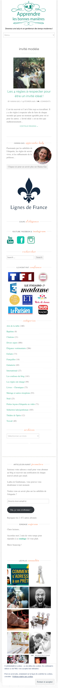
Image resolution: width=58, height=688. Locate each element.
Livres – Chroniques (15, 387)
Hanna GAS (15, 101)
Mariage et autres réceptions (18, 393)
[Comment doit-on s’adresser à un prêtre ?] (18, 575)
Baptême (10, 331)
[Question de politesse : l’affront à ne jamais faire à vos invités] (18, 620)
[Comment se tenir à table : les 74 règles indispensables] (40, 620)
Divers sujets (12, 342)
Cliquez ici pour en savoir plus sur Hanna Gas (27, 166)
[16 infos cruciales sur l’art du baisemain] (40, 643)
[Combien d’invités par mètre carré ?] (18, 598)
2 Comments (44, 101)
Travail (9, 420)
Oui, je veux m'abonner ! (20, 509)
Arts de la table (13, 325)
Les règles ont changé (16, 381)
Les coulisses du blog (15, 376)
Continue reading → (29, 126)
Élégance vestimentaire (16, 348)
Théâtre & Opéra (14, 415)
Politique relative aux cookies (22, 676)
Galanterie (11, 365)
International (12, 370)
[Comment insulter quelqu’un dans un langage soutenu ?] (40, 598)
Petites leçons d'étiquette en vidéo (21, 404)
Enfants (10, 353)
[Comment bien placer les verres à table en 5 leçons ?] (18, 643)
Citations (10, 337)
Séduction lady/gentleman (17, 409)
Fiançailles (11, 359)
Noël (9, 398)
